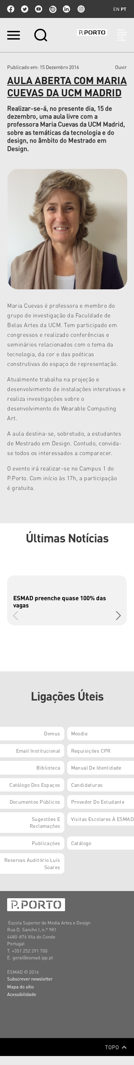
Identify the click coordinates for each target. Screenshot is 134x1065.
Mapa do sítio (20, 986)
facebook (10, 9)
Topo (112, 1047)
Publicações (46, 843)
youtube (38, 9)
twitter (24, 9)
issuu (52, 9)
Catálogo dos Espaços (34, 784)
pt (123, 9)
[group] (67, 600)
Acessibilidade (21, 994)
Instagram (80, 9)
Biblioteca (48, 767)
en (116, 9)
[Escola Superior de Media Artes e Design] (102, 35)
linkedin (66, 9)
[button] (118, 616)
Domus (52, 733)
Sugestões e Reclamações (45, 822)
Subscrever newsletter (30, 979)
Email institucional (38, 750)
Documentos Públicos (35, 801)
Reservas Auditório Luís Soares (32, 863)
